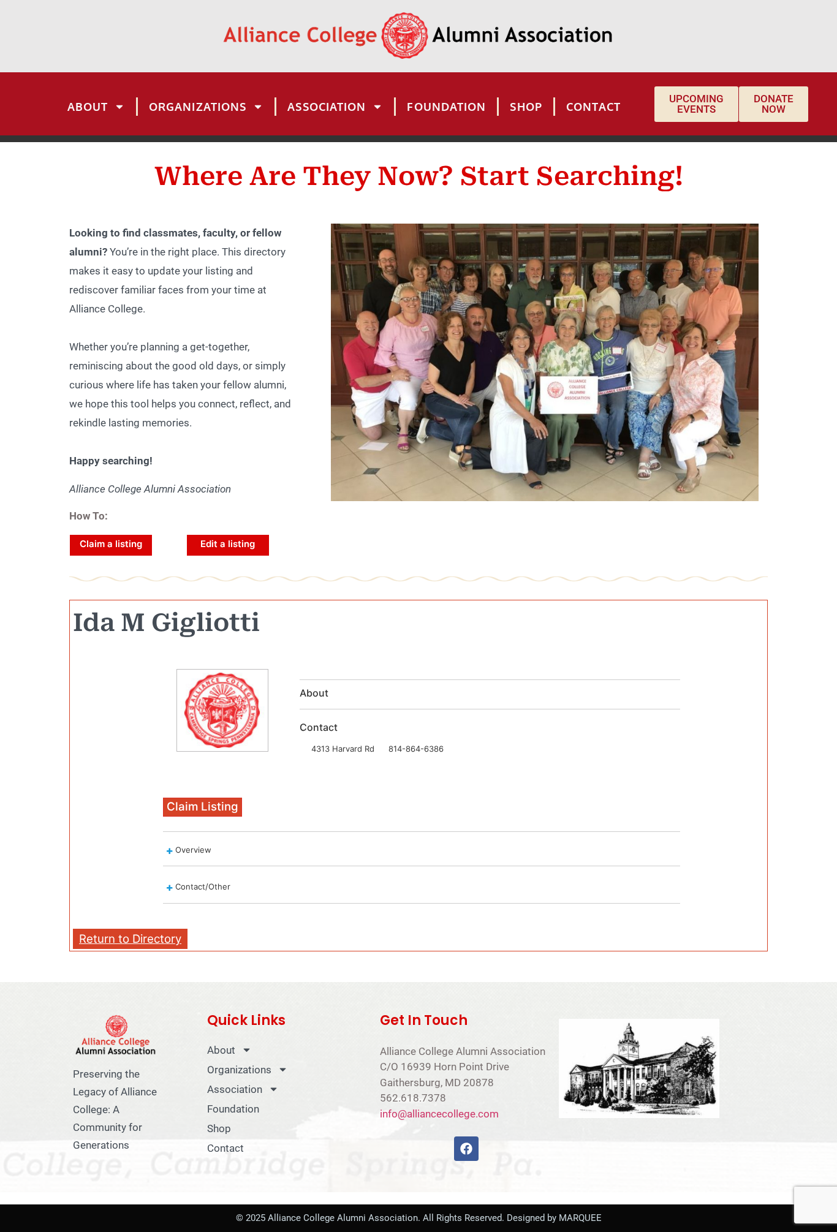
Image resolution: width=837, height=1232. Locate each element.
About (87, 106)
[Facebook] (466, 1148)
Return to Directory (130, 939)
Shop (526, 106)
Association (326, 106)
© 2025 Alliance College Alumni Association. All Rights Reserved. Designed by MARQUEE (419, 1217)
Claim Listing (202, 806)
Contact (593, 106)
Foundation (446, 106)
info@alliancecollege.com (439, 1114)
